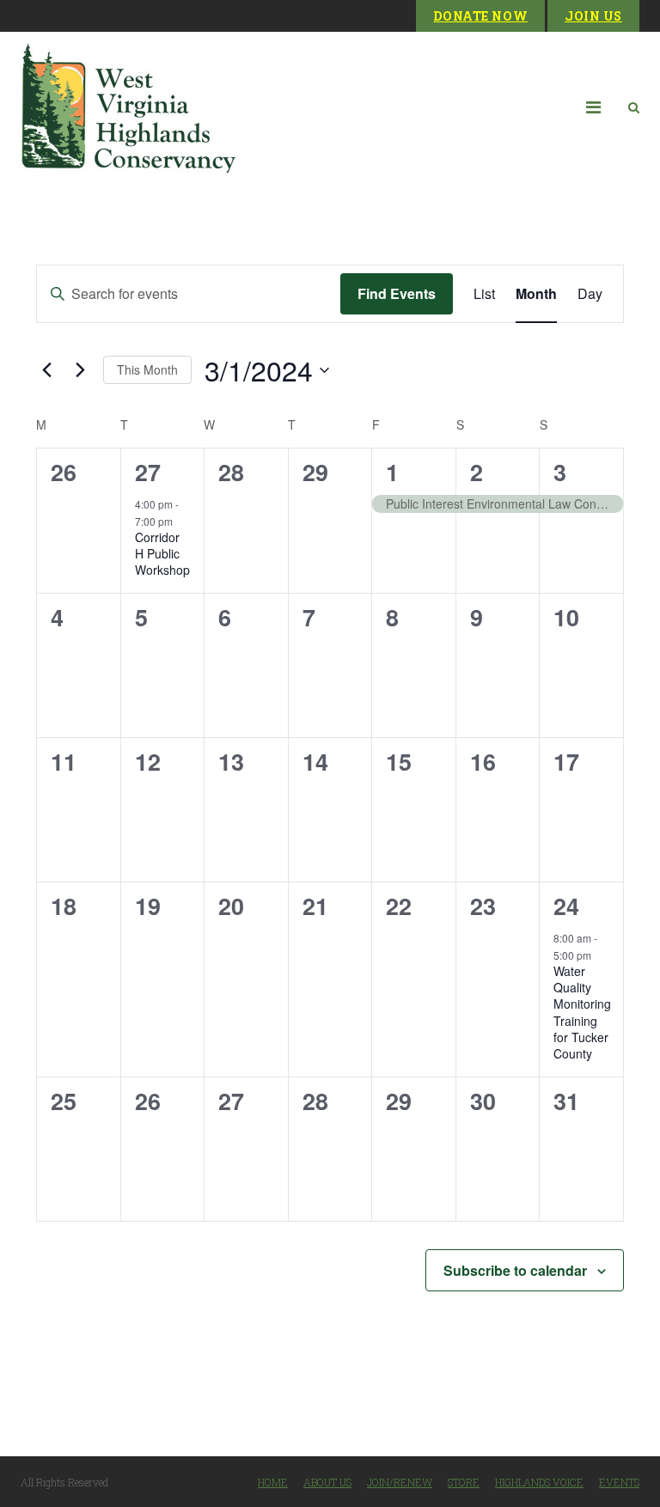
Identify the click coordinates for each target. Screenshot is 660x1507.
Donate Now (480, 16)
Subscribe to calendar (515, 1270)
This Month (147, 369)
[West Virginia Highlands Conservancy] (128, 107)
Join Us (593, 16)
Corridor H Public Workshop (162, 553)
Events (619, 1482)
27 (148, 471)
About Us (327, 1482)
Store (464, 1482)
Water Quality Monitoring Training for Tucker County (582, 1012)
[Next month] (80, 370)
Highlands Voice (539, 1482)
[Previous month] (46, 370)
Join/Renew (399, 1482)
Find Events (397, 293)
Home (273, 1482)
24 (566, 905)
